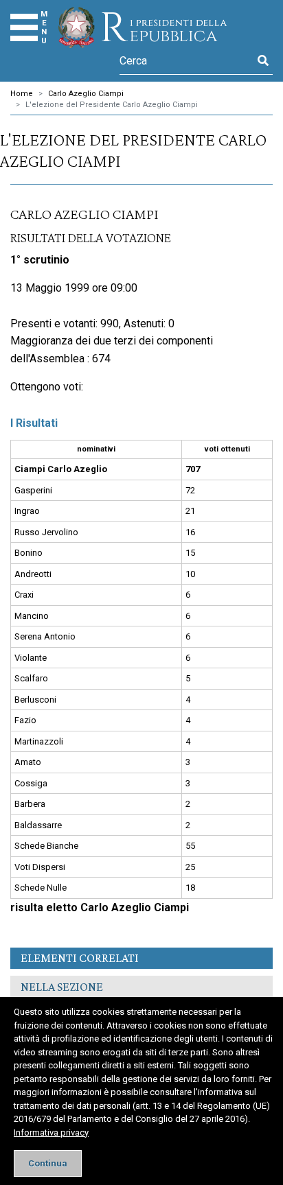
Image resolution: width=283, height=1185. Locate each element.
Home (21, 93)
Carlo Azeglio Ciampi (86, 93)
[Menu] (24, 27)
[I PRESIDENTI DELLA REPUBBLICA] (142, 27)
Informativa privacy (51, 1132)
